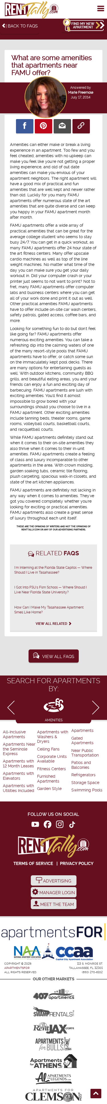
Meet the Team (56, 904)
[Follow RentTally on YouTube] (35, 825)
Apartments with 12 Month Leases (18, 763)
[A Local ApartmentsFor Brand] (53, 932)
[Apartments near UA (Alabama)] (53, 1078)
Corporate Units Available (52, 759)
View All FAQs (58, 656)
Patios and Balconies (81, 765)
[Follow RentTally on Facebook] (48, 825)
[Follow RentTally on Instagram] (60, 825)
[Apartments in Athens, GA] (53, 1061)
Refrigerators (83, 775)
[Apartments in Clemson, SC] (53, 1095)
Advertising (56, 881)
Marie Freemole (80, 92)
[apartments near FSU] (31, 10)
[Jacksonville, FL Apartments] (53, 1026)
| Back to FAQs (22, 26)
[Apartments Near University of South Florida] (53, 1043)
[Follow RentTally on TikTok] (72, 825)
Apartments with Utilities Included (18, 788)
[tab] (53, 709)
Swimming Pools (86, 790)
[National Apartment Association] (28, 953)
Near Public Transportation (85, 753)
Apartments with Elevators (18, 776)
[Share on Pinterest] (43, 126)
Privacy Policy (77, 863)
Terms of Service (33, 863)
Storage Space (85, 782)
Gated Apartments (82, 740)
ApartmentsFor (17, 968)
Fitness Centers (51, 769)
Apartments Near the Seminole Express (19, 749)
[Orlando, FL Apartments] (53, 992)
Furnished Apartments (48, 778)
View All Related (52, 624)
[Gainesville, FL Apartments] (53, 1009)
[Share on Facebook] (24, 126)
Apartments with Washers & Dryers (52, 737)
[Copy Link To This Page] (81, 126)
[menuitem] (19, 734)
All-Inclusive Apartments (14, 734)
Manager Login (56, 892)
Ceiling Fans (48, 749)
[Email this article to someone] (62, 126)
